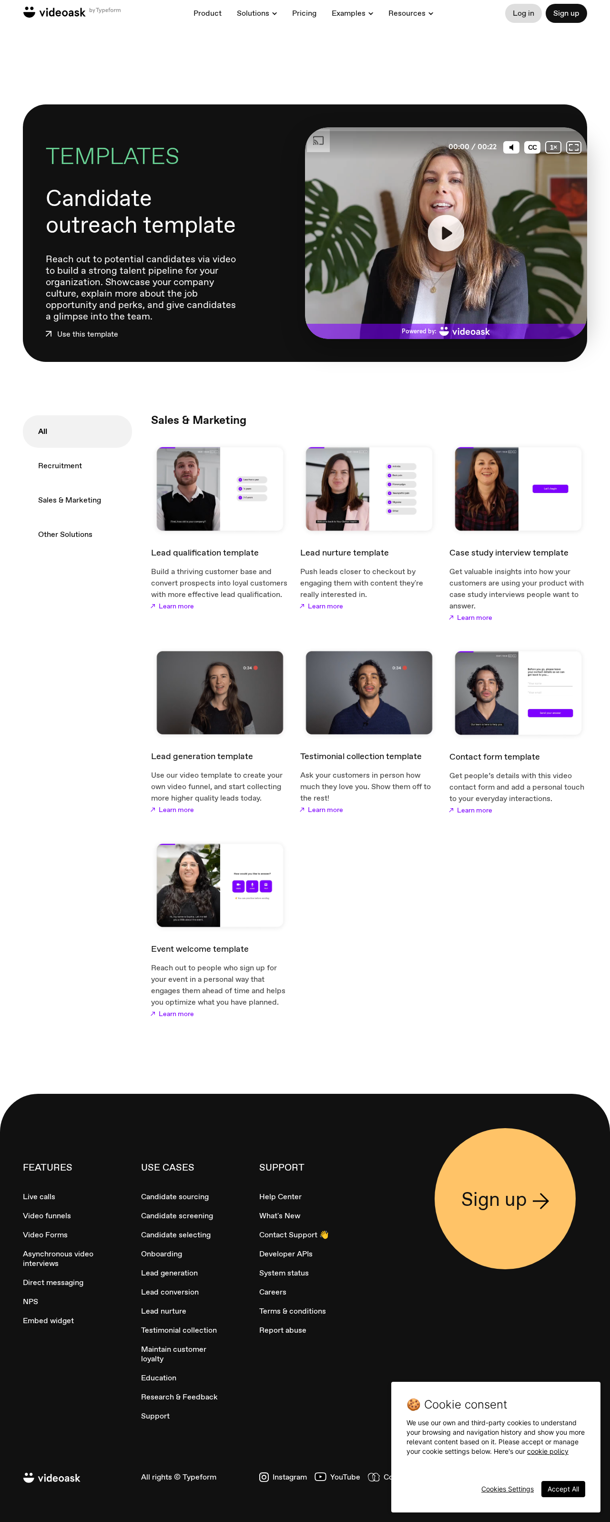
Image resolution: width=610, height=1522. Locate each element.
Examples (349, 13)
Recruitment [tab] (60, 466)
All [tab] (42, 431)
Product (207, 13)
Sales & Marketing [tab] (69, 500)
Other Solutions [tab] (65, 534)
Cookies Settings (507, 1489)
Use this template (87, 334)
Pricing (304, 13)
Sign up (566, 13)
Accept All (563, 1489)
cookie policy (548, 1451)
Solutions (253, 13)
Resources (407, 13)
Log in (523, 13)
